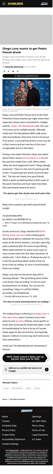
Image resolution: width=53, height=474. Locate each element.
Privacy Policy (8, 430)
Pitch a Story (38, 425)
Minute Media (14, 450)
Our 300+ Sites (39, 421)
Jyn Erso (20, 321)
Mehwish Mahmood (14, 67)
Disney (28, 388)
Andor (6, 388)
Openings (36, 416)
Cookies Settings (10, 444)
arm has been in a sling (33, 158)
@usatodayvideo (14, 215)
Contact (6, 421)
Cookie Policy (8, 434)
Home (4, 399)
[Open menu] (3, 3)
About (5, 416)
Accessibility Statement (13, 439)
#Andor (15, 278)
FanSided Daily (9, 425)
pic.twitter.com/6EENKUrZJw (16, 219)
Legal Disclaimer (40, 434)
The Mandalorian (17, 388)
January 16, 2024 (29, 296)
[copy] (17, 71)
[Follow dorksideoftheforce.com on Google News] (47, 369)
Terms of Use (38, 430)
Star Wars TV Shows (17, 399)
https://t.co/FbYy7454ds (26, 289)
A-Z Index (36, 439)
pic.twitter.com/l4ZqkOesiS (15, 293)
